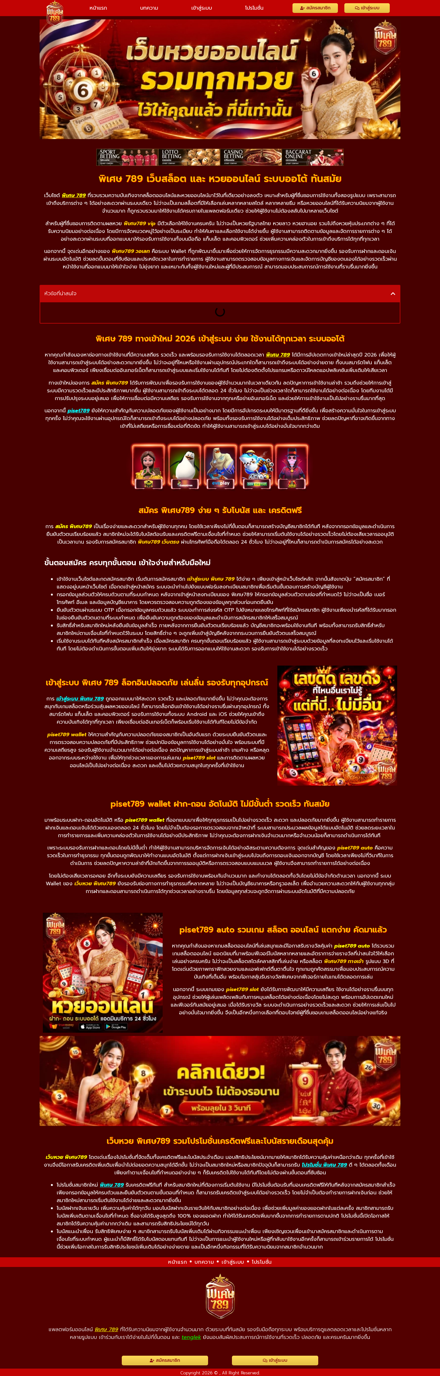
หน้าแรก (98, 8)
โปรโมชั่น (254, 8)
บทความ (149, 8)
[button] (393, 293)
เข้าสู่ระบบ (201, 8)
